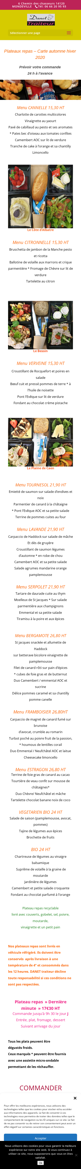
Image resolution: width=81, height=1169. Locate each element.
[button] (75, 1098)
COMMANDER (40, 1087)
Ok (40, 1162)
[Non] (76, 1155)
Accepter (40, 1138)
